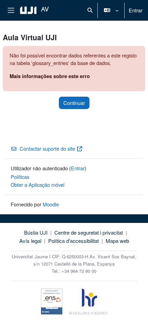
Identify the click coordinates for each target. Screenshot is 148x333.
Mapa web (117, 240)
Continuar (74, 102)
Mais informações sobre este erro (50, 76)
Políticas (20, 176)
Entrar (135, 10)
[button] (90, 10)
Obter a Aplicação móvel (37, 184)
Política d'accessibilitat (73, 240)
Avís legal (30, 240)
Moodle (51, 204)
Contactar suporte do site (47, 148)
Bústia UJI (35, 232)
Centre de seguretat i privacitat (88, 232)
